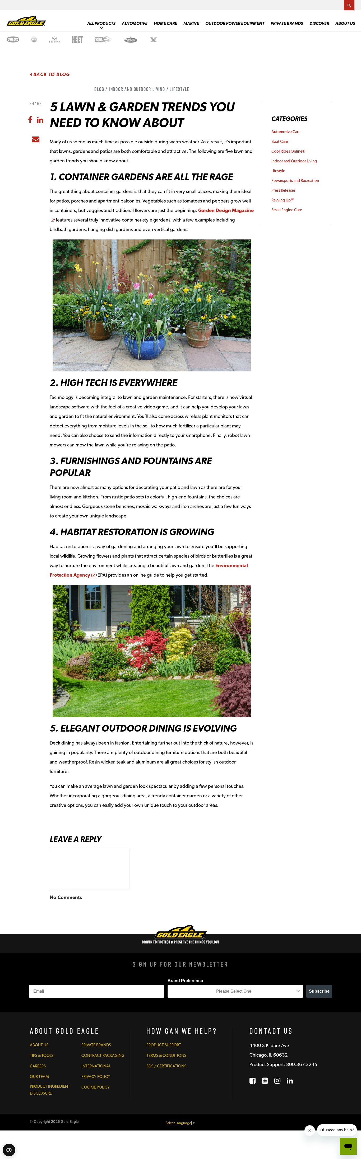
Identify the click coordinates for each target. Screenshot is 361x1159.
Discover (319, 23)
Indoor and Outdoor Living (294, 161)
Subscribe (319, 991)
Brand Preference (185, 980)
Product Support (163, 1045)
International (95, 1066)
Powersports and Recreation (295, 180)
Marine (191, 23)
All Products (101, 23)
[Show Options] (298, 991)
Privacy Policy (95, 1076)
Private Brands (287, 23)
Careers (38, 1066)
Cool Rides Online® (288, 151)
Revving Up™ (282, 200)
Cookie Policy (95, 1087)
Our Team (39, 1076)
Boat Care (279, 141)
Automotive (134, 23)
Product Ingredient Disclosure (50, 1090)
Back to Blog (51, 74)
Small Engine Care (286, 210)
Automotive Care (285, 131)
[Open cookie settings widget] (9, 1150)
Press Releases (283, 190)
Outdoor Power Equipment (234, 23)
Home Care (165, 23)
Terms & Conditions (166, 1055)
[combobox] (233, 991)
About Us (345, 23)
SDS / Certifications (166, 1066)
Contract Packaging (102, 1055)
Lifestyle (278, 170)
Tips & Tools (41, 1055)
